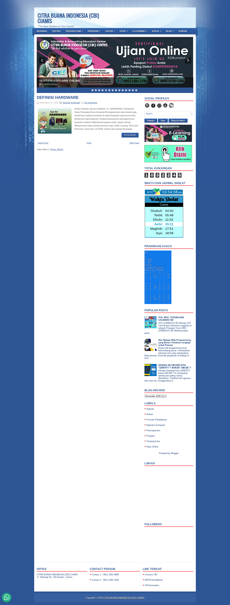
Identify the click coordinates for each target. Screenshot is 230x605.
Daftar (56, 31)
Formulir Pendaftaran (156, 419)
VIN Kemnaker (152, 585)
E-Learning (140, 31)
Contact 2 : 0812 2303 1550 (105, 580)
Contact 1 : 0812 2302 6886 (105, 574)
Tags (163, 120)
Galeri (110, 31)
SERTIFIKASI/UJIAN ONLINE (59, 80)
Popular (151, 120)
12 (129, 90)
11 (126, 90)
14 (136, 90)
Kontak (183, 31)
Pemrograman (153, 430)
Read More (130, 135)
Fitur (124, 31)
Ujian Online (152, 446)
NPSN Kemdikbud (153, 580)
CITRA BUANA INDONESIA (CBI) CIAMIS (68, 18)
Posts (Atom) (56, 149)
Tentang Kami (74, 31)
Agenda (150, 409)
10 (123, 90)
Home (89, 143)
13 (133, 90)
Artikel (149, 414)
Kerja (156, 31)
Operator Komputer (71, 103)
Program (94, 31)
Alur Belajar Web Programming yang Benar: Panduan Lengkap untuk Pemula (174, 342)
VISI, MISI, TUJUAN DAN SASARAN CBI (171, 318)
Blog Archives (178, 120)
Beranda (42, 31)
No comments (91, 103)
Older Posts (134, 143)
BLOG (170, 31)
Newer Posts (43, 143)
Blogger (174, 453)
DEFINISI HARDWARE (58, 97)
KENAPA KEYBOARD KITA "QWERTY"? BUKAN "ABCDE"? (174, 366)
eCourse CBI (151, 574)
